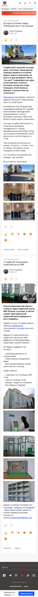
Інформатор (9, 97)
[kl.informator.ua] (5, 3)
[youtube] (22, 575)
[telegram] (10, 575)
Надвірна (17, 548)
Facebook (9, 507)
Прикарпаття (7, 548)
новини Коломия (8, 249)
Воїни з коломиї (23, 249)
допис (22, 328)
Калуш (26, 586)
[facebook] (4, 575)
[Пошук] (30, 3)
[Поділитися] (11, 40)
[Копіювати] (16, 40)
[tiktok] (28, 575)
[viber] (16, 575)
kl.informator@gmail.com (21, 517)
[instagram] (34, 575)
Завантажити (26, 593)
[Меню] (35, 3)
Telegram (18, 507)
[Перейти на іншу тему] (25, 3)
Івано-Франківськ (15, 586)
